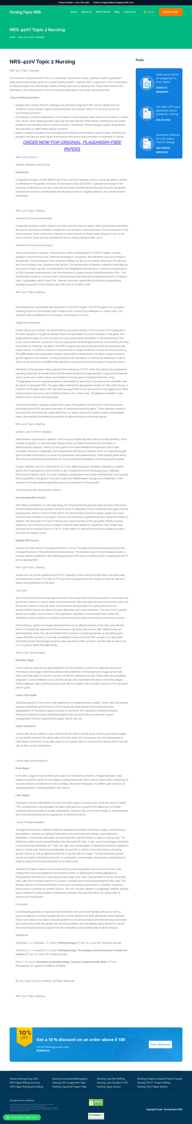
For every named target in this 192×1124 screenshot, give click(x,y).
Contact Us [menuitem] (130, 12)
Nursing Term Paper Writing (152, 1086)
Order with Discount (160, 1044)
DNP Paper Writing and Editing (26, 1086)
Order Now (170, 12)
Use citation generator (163, 149)
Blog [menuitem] (116, 12)
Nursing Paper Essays (109, 1086)
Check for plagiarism (162, 89)
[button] (22, 1117)
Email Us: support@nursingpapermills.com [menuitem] (113, 3)
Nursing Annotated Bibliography (70, 1078)
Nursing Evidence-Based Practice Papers (159, 1078)
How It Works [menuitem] (103, 12)
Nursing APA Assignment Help (69, 1082)
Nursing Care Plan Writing (111, 1078)
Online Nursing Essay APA (24, 1078)
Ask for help (163, 119)
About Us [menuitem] (86, 12)
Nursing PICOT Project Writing (153, 1082)
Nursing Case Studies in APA (112, 1082)
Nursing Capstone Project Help (69, 1086)
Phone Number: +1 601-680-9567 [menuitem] (74, 3)
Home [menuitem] (74, 12)
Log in (150, 12)
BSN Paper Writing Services (25, 1082)
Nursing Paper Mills (25, 12)
